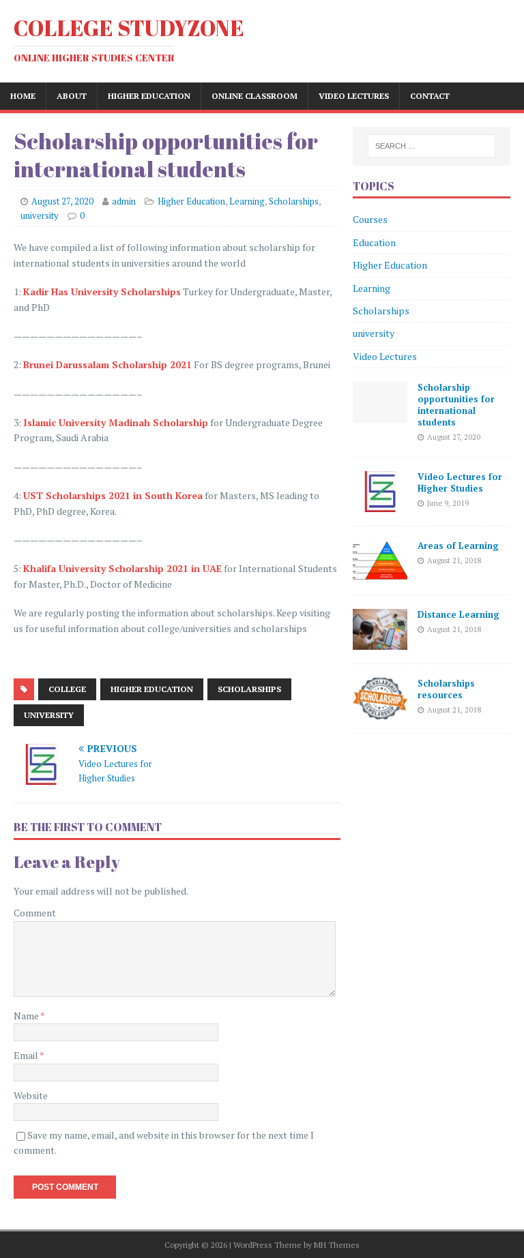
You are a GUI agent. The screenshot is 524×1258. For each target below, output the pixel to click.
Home (22, 96)
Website (31, 1095)
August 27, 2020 (62, 201)
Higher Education (149, 96)
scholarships (249, 689)
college (67, 689)
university (39, 215)
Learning (247, 201)
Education (374, 242)
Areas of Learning (458, 545)
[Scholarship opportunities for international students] (380, 414)
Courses (370, 219)
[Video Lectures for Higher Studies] (380, 504)
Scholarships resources (446, 689)
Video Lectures (354, 96)
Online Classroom (254, 96)
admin (124, 201)
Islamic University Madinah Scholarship (115, 422)
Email (27, 1055)
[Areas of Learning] (380, 573)
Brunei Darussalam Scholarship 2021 (107, 364)
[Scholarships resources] (380, 710)
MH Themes (337, 1245)
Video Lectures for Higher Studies (460, 482)
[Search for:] (431, 146)
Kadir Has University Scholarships (102, 291)
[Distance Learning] (380, 641)
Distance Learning (458, 614)
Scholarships (294, 201)
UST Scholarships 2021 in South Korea (113, 495)
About (72, 96)
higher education (152, 689)
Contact (430, 96)
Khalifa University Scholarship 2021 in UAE (122, 568)
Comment (35, 912)
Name (27, 1015)
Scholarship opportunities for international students (456, 404)
